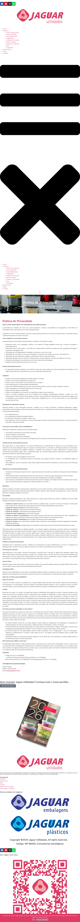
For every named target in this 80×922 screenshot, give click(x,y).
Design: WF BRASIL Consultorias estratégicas (40, 843)
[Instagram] (10, 4)
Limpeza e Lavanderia (12, 44)
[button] (40, 158)
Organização (10, 38)
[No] (77, 917)
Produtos (6, 30)
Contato (5, 53)
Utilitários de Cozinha (12, 40)
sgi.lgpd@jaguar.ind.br (13, 670)
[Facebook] (2, 4)
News (4, 51)
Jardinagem (9, 47)
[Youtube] (6, 4)
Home (5, 29)
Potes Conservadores (12, 32)
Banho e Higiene (11, 42)
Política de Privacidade (42, 919)
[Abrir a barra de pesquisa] (40, 292)
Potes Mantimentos (12, 36)
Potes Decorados (11, 34)
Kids (7, 46)
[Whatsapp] (14, 4)
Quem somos (7, 49)
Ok (33, 919)
